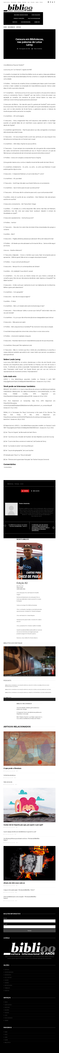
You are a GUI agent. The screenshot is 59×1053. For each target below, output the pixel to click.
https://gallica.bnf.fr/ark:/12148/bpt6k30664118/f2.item (20, 381)
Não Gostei (36, 491)
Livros (21, 484)
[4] (39, 173)
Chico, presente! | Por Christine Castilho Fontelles (29, 625)
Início (6, 1002)
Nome (5, 918)
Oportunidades (9, 972)
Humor (6, 980)
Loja (28, 2)
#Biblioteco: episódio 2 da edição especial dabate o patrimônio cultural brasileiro (28, 692)
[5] (16, 212)
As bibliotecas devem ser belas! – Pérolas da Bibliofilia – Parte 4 (18, 525)
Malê (6, 1034)
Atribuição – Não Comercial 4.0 (34, 956)
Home (5, 27)
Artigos (7, 969)
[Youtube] (52, 2)
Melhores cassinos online (21, 14)
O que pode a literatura (12, 768)
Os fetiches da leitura (9, 775)
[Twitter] (50, 2)
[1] (23, 64)
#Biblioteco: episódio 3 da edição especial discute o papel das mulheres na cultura (28, 689)
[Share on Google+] (29, 497)
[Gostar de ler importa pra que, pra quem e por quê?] (30, 805)
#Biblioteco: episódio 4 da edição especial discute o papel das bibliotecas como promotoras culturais (27, 686)
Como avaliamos (36, 14)
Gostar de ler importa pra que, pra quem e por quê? (23, 825)
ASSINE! (6, 1020)
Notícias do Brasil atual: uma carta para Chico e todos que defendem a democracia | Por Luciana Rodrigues (29, 599)
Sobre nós (37, 22)
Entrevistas (8, 974)
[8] (30, 326)
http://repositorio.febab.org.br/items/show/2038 (18, 396)
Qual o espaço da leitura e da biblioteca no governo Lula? (20, 831)
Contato (14, 22)
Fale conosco (13, 2)
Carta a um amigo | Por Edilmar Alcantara (27, 605)
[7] (41, 310)
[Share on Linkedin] (39, 497)
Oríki (6, 1037)
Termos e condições (18, 18)
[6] (52, 277)
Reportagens (8, 985)
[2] (29, 94)
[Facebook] (48, 2)
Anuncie (32, 2)
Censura (17, 484)
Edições (19, 2)
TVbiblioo (7, 988)
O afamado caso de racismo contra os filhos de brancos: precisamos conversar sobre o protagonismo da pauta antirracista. (40, 527)
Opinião (7, 982)
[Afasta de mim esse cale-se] (30, 863)
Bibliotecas (10, 484)
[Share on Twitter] (24, 497)
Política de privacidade (34, 18)
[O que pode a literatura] (30, 748)
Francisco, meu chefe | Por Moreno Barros (27, 637)
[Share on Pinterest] (34, 497)
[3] (46, 104)
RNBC (6, 1031)
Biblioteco (8, 1042)
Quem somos (7, 2)
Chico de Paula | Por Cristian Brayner (26, 615)
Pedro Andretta (38, 48)
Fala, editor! (8, 977)
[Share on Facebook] (19, 497)
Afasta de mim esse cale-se (14, 883)
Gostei (26, 491)
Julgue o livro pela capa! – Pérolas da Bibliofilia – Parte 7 (19, 890)
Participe (24, 2)
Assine (37, 2)
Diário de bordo (8, 782)
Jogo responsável (25, 22)
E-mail (5, 924)
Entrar (41, 2)
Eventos (7, 990)
